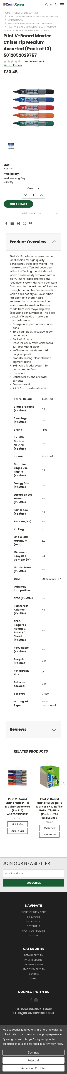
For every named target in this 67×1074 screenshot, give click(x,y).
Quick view (17, 824)
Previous (4, 783)
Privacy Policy (55, 1043)
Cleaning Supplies (33, 964)
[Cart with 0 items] (56, 4)
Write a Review (13, 65)
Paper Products (33, 959)
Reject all (33, 1060)
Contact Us (34, 926)
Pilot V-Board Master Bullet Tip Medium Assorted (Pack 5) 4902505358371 (17, 806)
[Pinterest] (30, 223)
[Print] (18, 223)
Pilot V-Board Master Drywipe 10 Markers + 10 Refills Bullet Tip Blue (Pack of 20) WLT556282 (49, 808)
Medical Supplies (33, 955)
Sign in (26, 930)
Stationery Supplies (34, 969)
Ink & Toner (33, 916)
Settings (33, 1052)
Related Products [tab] (31, 751)
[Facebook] (6, 223)
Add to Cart (17, 830)
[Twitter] (24, 223)
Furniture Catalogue (33, 912)
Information (33, 921)
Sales (33, 978)
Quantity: (33, 188)
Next (63, 783)
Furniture (33, 973)
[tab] (33, 242)
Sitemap (33, 935)
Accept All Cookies (33, 1068)
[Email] (12, 223)
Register (40, 930)
